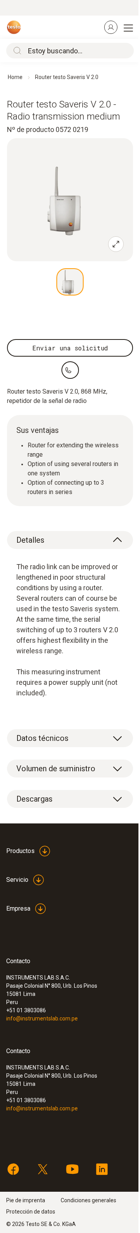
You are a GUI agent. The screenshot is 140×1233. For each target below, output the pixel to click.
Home (15, 77)
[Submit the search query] (15, 50)
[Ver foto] (70, 281)
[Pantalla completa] (116, 244)
